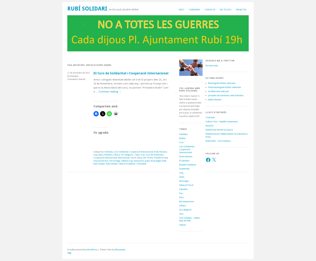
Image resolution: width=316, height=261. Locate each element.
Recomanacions (186, 201)
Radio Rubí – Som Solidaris (218, 141)
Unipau (182, 225)
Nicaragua (184, 181)
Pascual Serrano (100, 161)
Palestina (108, 155)
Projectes (241, 9)
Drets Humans (160, 152)
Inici (181, 9)
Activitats (109, 152)
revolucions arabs (141, 161)
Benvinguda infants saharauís (222, 83)
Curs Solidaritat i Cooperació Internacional (133, 152)
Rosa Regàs (156, 161)
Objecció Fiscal (186, 185)
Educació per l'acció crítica (130, 158)
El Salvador (184, 160)
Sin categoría (127, 155)
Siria (181, 214)
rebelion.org (126, 161)
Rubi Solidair (99, 164)
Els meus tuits (212, 65)
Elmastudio (120, 249)
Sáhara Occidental (126, 164)
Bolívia (182, 138)
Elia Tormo (148, 158)
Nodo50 (209, 125)
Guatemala (184, 168)
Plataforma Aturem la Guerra (219, 130)
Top (69, 253)
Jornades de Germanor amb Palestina (225, 95)
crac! (143, 155)
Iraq (95, 155)
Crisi (181, 142)
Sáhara (116, 155)
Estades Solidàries (187, 164)
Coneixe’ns (194, 9)
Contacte (210, 9)
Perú (181, 197)
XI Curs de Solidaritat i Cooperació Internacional (131, 73)
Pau (181, 193)
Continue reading (110, 91)
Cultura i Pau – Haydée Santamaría (222, 121)
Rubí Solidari (87, 8)
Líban (100, 155)
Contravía (210, 117)
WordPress (92, 249)
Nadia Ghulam (214, 99)
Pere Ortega (114, 161)
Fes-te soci (225, 9)
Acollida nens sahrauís (218, 91)
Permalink (141, 164)
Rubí (164, 161)
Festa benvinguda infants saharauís (224, 87)
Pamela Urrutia (161, 158)
